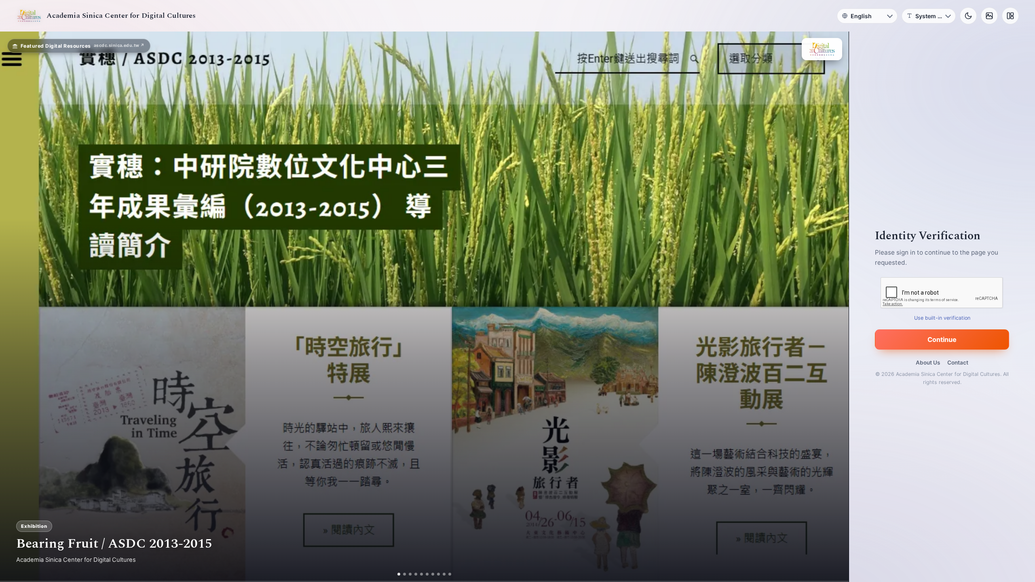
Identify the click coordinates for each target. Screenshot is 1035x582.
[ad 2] (404, 574)
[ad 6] (427, 574)
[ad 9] (444, 574)
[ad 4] (415, 574)
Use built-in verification (942, 318)
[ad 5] (421, 574)
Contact (957, 362)
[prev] (14, 307)
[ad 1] (398, 574)
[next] (834, 307)
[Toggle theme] (968, 15)
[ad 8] (438, 574)
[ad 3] (410, 574)
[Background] (989, 15)
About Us (928, 362)
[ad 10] (449, 574)
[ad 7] (432, 574)
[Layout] (1010, 15)
